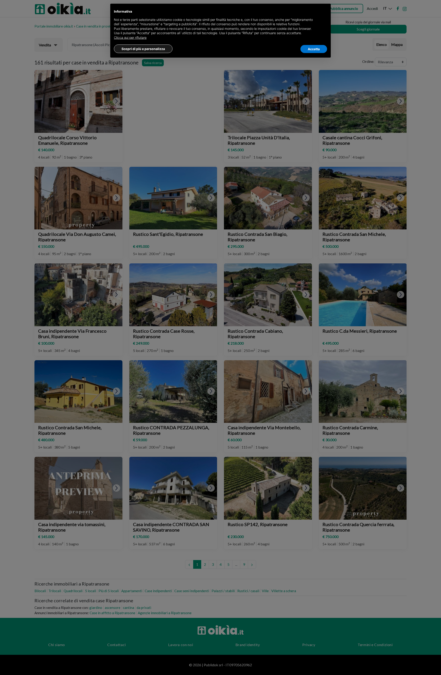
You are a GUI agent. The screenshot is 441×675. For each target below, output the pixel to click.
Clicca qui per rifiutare (130, 37)
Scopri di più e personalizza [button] (143, 49)
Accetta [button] (314, 49)
